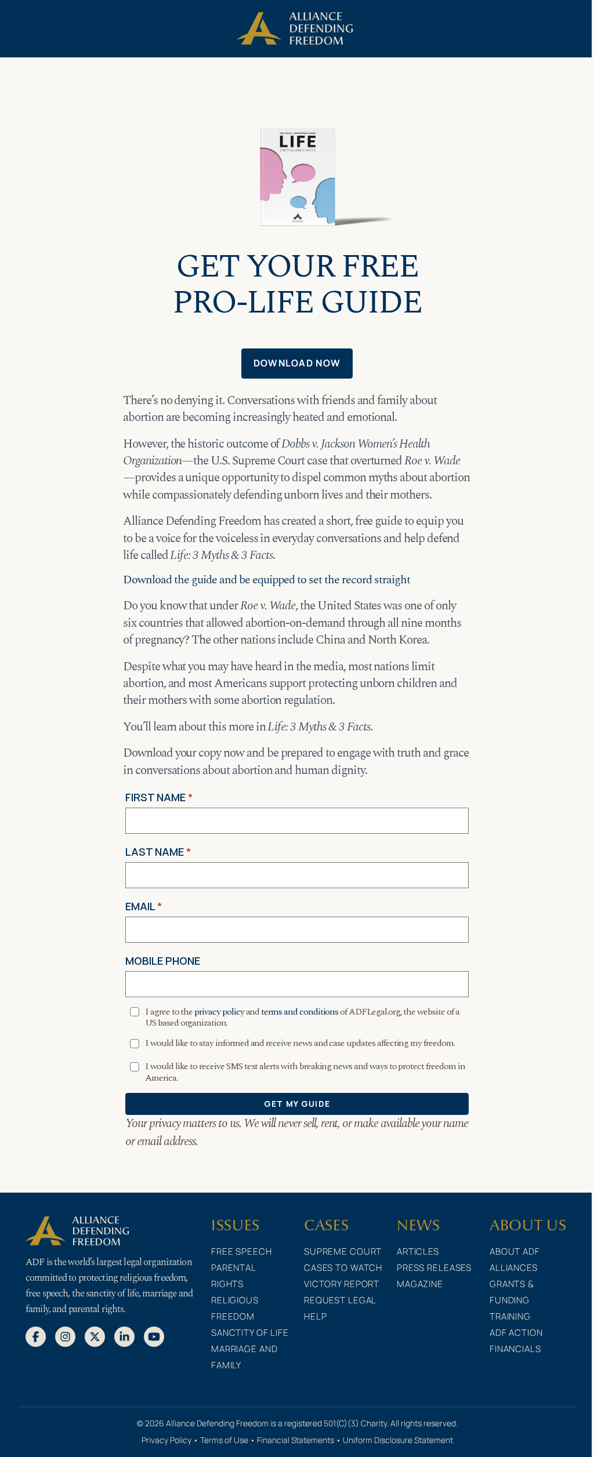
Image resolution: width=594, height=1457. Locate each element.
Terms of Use (224, 1439)
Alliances (514, 1268)
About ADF (515, 1251)
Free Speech (241, 1251)
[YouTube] (154, 1336)
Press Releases (434, 1268)
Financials (515, 1349)
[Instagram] (65, 1336)
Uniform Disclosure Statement (398, 1439)
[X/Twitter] (95, 1336)
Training (510, 1316)
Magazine (420, 1284)
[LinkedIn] (124, 1336)
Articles (418, 1251)
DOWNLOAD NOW (297, 363)
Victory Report (341, 1284)
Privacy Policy (166, 1439)
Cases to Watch (343, 1268)
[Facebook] (36, 1336)
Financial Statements (295, 1439)
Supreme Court (343, 1251)
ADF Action (516, 1333)
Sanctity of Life (250, 1333)
